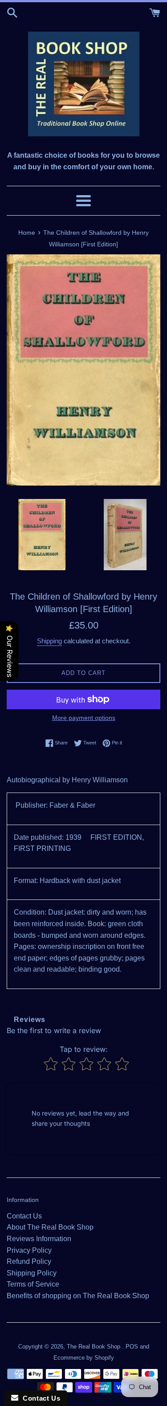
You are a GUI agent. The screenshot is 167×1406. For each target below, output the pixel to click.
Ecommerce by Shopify (83, 1357)
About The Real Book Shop (50, 1227)
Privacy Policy (29, 1250)
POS (132, 1346)
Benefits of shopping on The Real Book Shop (78, 1296)
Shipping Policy (32, 1273)
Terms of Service (33, 1284)
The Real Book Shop (94, 1346)
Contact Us (24, 1216)
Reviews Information (39, 1239)
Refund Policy (29, 1261)
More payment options (83, 717)
